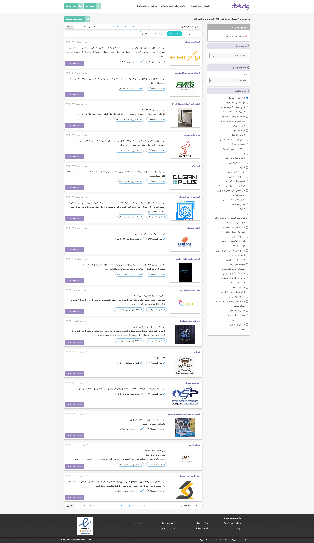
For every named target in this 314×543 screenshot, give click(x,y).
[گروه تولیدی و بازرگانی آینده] (185, 87)
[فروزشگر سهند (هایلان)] (185, 335)
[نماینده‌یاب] (240, 6)
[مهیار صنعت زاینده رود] (185, 304)
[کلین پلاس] (185, 180)
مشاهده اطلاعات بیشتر (74, 63)
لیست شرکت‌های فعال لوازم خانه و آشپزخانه (215, 19)
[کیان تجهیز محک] (185, 56)
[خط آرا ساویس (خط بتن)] (185, 489)
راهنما (75, 19)
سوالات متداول (202, 523)
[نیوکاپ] (185, 365)
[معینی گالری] (185, 458)
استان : (245, 74)
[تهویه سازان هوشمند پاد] (185, 211)
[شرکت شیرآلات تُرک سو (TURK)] (185, 118)
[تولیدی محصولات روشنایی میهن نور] (185, 427)
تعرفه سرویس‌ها (168, 523)
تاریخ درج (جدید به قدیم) (152, 33)
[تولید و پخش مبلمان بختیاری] (185, 273)
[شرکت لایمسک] (185, 242)
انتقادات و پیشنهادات (166, 528)
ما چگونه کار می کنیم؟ (232, 523)
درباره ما (238, 528)
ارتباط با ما (138, 523)
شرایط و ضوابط (202, 528)
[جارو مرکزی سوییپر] (185, 149)
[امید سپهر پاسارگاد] (185, 396)
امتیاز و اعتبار (174, 33)
